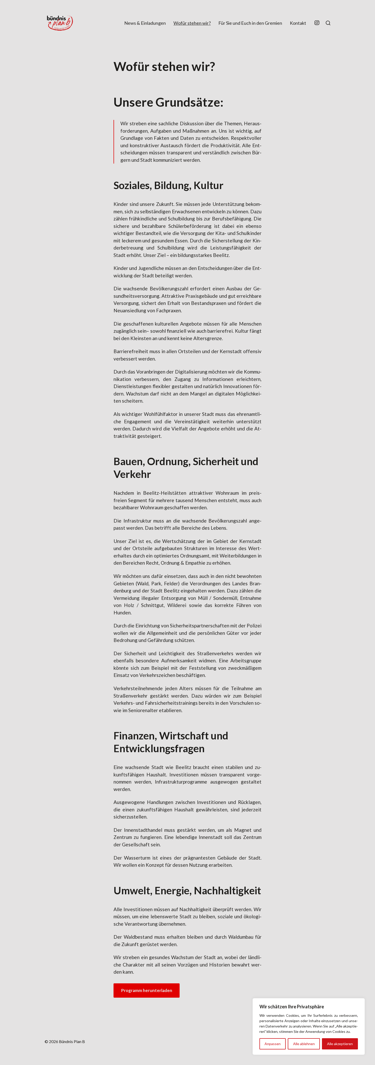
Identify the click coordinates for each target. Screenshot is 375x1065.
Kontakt (298, 23)
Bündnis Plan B (72, 1041)
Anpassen (273, 1044)
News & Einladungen (145, 23)
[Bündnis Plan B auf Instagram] (316, 23)
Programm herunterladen (146, 990)
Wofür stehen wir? (192, 23)
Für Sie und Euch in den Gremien (250, 23)
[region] (309, 1026)
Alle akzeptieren (340, 1044)
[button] (328, 22)
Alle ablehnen (304, 1044)
